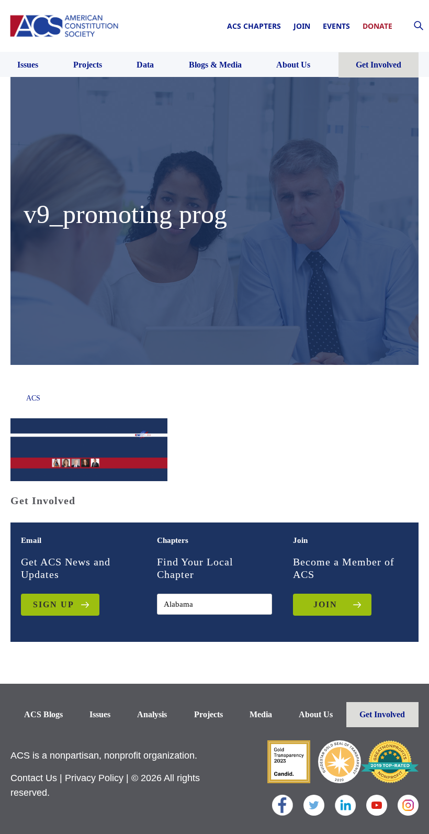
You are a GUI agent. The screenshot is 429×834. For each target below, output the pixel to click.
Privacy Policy (94, 778)
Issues (99, 714)
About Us (316, 714)
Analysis (152, 714)
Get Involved (382, 714)
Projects (208, 714)
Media (261, 714)
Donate (377, 26)
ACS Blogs (43, 714)
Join (301, 26)
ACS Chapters (254, 26)
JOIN (325, 604)
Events (336, 26)
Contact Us (33, 778)
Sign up (53, 604)
